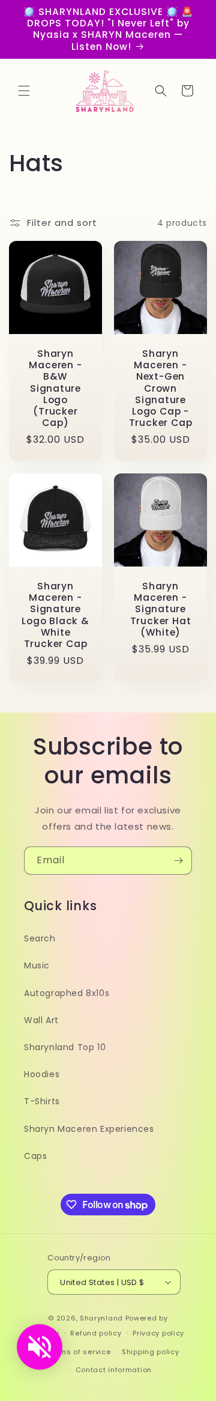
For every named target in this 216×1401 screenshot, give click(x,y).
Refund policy (95, 1333)
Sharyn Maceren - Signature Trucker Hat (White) (160, 609)
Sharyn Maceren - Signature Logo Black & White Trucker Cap (55, 614)
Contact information (114, 1370)
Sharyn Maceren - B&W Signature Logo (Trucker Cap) (55, 388)
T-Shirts (42, 1101)
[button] (24, 90)
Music (37, 965)
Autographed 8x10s (66, 993)
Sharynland (101, 1318)
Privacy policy (158, 1333)
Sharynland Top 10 (65, 1047)
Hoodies (41, 1074)
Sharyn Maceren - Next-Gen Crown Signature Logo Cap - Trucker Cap (161, 388)
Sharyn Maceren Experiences (89, 1129)
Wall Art (41, 1020)
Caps (35, 1156)
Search (40, 938)
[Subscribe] (178, 860)
